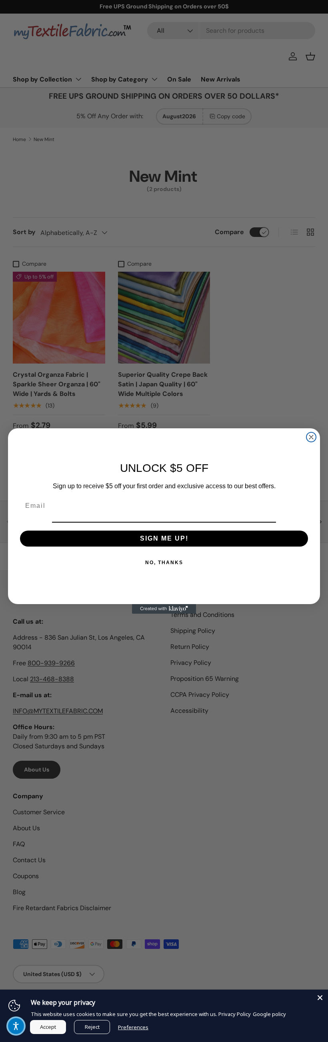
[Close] (320, 998)
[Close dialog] (311, 437)
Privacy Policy (234, 1014)
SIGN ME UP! (164, 538)
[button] (16, 1026)
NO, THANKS (164, 562)
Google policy (269, 1014)
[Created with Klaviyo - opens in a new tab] (164, 609)
